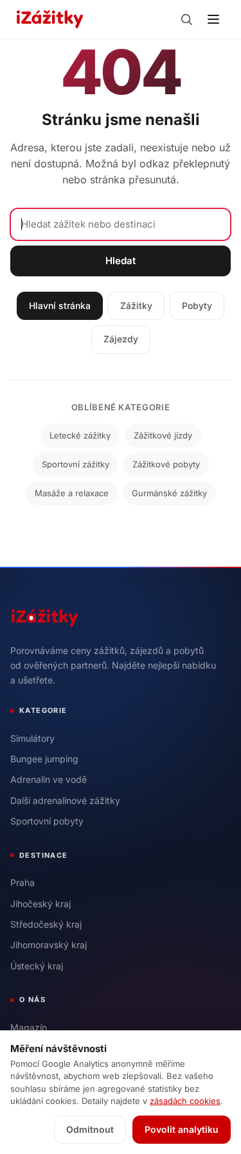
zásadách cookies (185, 1101)
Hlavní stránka (60, 305)
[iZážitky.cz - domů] (49, 19)
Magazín (28, 1027)
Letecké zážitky (80, 435)
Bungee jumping (44, 758)
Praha (22, 882)
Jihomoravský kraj (48, 944)
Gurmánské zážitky (169, 493)
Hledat (120, 261)
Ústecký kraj (36, 965)
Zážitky (136, 305)
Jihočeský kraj (40, 903)
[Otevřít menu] (213, 19)
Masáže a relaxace (72, 493)
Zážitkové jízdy (163, 435)
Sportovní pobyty (47, 820)
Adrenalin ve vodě (48, 779)
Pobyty (197, 305)
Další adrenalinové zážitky (65, 800)
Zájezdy (120, 338)
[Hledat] (186, 19)
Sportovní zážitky (75, 464)
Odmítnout (90, 1129)
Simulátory (32, 738)
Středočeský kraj (46, 924)
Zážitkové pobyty (166, 464)
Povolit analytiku (182, 1129)
